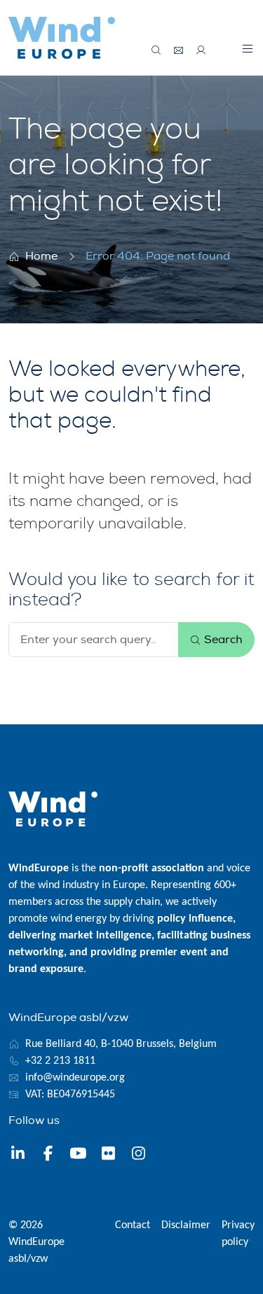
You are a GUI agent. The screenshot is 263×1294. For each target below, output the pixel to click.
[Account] (201, 50)
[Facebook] (48, 1155)
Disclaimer (185, 1225)
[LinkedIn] (17, 1155)
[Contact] (178, 50)
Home (41, 256)
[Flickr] (108, 1155)
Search (222, 640)
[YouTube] (78, 1155)
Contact (132, 1225)
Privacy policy (238, 1234)
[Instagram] (138, 1155)
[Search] (156, 50)
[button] (248, 48)
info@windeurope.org (75, 1077)
